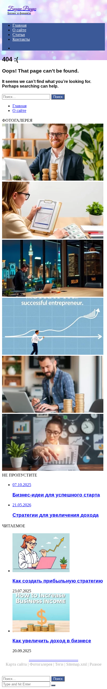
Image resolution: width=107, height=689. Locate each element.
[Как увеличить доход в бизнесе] (58, 613)
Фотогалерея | (42, 664)
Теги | (60, 664)
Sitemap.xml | (78, 664)
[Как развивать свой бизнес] (53, 153)
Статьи (18, 34)
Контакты (21, 39)
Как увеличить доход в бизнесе (51, 640)
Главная (19, 25)
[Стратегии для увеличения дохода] (53, 211)
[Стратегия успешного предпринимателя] (53, 327)
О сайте (19, 30)
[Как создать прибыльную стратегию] (58, 553)
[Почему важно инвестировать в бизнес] (53, 269)
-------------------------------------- (53, 659)
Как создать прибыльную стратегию (57, 581)
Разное (96, 664)
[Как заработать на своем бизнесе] (53, 385)
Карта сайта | (18, 664)
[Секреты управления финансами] (53, 443)
